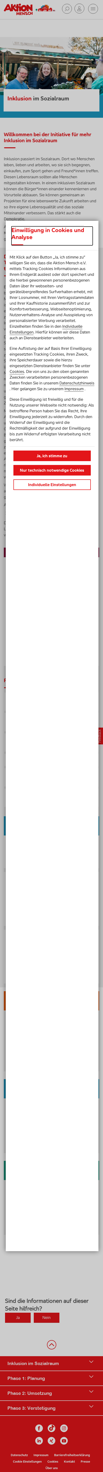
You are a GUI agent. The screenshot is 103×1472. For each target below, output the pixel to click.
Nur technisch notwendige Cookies (52, 470)
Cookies (17, 371)
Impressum (74, 388)
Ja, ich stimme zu (52, 455)
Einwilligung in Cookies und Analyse (47, 234)
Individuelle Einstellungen (52, 484)
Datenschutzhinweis (76, 383)
